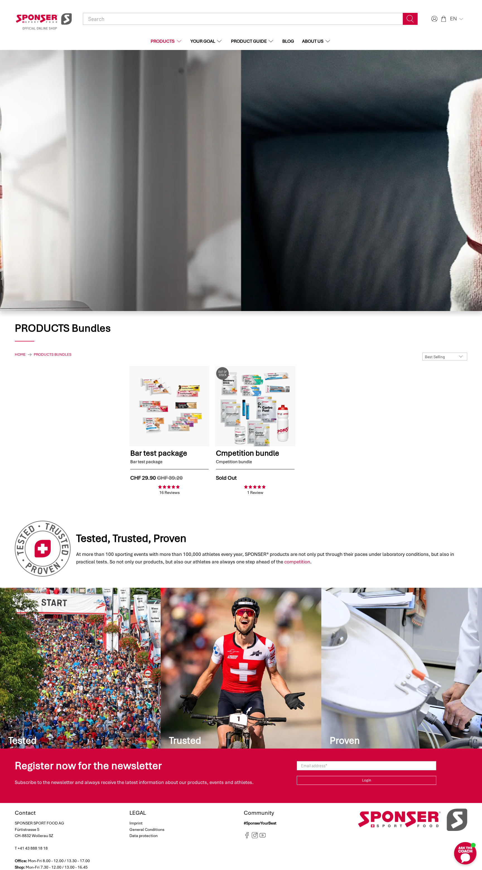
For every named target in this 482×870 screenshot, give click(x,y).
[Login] (434, 19)
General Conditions (146, 829)
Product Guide (249, 41)
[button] (457, 19)
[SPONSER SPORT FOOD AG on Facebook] (247, 837)
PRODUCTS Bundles (52, 355)
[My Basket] (443, 19)
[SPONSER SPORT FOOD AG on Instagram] (255, 837)
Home (20, 355)
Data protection (143, 835)
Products (163, 41)
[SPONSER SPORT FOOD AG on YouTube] (262, 837)
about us (313, 41)
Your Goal (203, 41)
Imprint (136, 823)
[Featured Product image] (169, 406)
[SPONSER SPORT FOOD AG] (44, 19)
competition (297, 562)
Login (366, 780)
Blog (288, 41)
